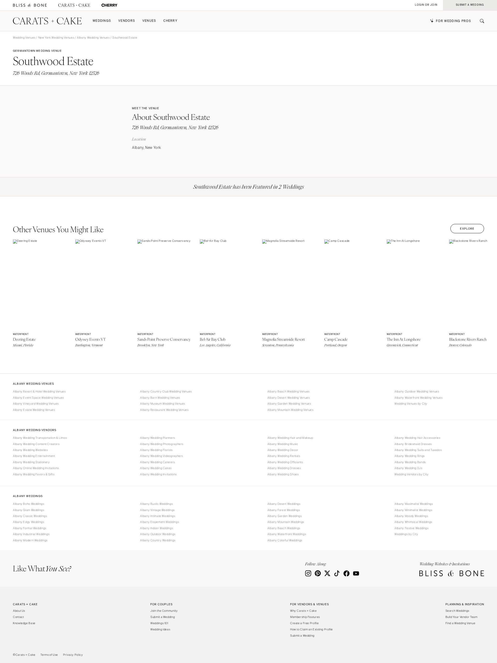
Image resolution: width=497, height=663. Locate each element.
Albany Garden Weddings (284, 516)
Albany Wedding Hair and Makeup (290, 437)
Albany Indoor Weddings (156, 528)
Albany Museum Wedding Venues (162, 403)
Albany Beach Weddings (283, 528)
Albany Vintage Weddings (157, 510)
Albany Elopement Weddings (159, 521)
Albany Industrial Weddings (31, 534)
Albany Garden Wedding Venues (289, 403)
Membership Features (305, 616)
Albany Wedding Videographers (161, 455)
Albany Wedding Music (282, 444)
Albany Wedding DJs (408, 468)
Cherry (170, 21)
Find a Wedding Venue (460, 623)
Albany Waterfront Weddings (286, 534)
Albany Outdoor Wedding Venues (416, 391)
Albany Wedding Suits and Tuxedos (418, 449)
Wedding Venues (24, 37)
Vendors (126, 21)
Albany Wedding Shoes (283, 474)
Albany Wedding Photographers (161, 444)
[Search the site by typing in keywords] (480, 21)
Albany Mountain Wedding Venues (290, 409)
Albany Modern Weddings (30, 540)
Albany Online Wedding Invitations (36, 468)
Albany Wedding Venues (93, 37)
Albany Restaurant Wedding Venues (164, 409)
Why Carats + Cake (303, 610)
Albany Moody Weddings (411, 516)
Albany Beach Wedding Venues (288, 391)
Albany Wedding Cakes (156, 468)
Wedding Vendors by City (411, 474)
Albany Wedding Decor (282, 449)
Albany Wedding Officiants (285, 462)
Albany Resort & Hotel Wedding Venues (39, 391)
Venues (149, 21)
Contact (18, 616)
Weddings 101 (159, 623)
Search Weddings (457, 610)
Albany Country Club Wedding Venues (166, 391)
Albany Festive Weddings (411, 528)
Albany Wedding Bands (410, 462)
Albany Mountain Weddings (285, 521)
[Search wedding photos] (109, 5)
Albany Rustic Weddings (156, 503)
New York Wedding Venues (56, 37)
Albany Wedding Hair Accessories (417, 437)
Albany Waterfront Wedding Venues (418, 397)
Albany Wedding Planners (157, 437)
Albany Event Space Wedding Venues (38, 397)
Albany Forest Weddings (283, 510)
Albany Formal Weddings (29, 528)
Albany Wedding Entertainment (34, 455)
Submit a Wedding (162, 616)
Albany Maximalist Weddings (413, 503)
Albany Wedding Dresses (284, 468)
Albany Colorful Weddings (284, 540)
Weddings (102, 21)
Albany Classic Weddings (30, 516)
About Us (19, 610)
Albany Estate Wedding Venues (34, 409)
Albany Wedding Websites (30, 449)
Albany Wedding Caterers (157, 462)
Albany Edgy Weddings (28, 521)
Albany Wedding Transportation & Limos (40, 437)
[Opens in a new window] (30, 5)
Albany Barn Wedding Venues (160, 397)
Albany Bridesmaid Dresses (413, 444)
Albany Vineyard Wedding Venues (36, 403)
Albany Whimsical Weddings (413, 521)
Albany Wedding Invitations (158, 474)
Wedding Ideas (160, 629)
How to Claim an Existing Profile (311, 629)
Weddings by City (406, 534)
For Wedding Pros (453, 21)
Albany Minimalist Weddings (413, 510)
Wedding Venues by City (410, 403)
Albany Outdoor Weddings (158, 534)
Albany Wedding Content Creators (36, 444)
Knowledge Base (24, 623)
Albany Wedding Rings (409, 455)
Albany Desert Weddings (284, 503)
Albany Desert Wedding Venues (288, 397)
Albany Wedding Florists (156, 449)
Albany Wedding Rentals (283, 455)
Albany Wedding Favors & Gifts (33, 474)
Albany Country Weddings (158, 540)
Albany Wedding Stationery (31, 462)
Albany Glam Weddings (28, 510)
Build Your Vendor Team (461, 616)
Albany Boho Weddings (28, 503)
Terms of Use (49, 654)
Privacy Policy (73, 654)
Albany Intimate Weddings (157, 516)
